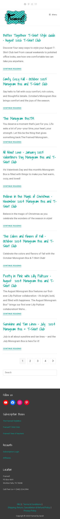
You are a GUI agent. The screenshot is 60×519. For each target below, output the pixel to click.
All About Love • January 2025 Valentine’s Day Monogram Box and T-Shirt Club (29, 157)
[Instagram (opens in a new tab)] (32, 4)
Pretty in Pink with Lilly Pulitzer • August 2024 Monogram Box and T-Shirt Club (28, 280)
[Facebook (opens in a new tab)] (25, 4)
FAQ (19, 504)
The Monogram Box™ (18, 118)
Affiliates (7, 458)
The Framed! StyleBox (12, 421)
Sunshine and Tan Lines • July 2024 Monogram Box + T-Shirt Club (29, 326)
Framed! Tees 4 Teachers (13, 433)
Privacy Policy (30, 511)
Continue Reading (12, 69)
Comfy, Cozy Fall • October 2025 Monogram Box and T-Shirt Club (25, 81)
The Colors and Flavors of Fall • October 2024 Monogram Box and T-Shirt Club (28, 241)
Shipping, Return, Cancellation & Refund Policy (29, 507)
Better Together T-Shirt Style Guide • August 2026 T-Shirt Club (29, 38)
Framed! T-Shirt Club (11, 427)
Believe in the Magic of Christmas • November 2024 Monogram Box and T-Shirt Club (30, 201)
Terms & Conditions (32, 504)
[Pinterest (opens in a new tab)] (28, 4)
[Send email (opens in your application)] (35, 4)
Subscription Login (11, 452)
